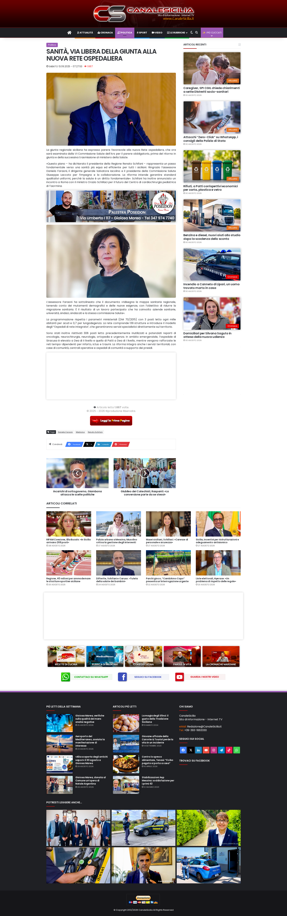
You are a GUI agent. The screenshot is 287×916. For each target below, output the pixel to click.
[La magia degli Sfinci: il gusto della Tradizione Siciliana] (126, 723)
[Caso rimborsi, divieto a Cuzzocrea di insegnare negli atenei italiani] (144, 865)
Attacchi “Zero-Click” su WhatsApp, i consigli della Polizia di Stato (210, 139)
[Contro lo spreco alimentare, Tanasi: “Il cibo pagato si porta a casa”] (126, 764)
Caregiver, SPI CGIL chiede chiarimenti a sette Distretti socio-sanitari (211, 90)
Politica (126, 32)
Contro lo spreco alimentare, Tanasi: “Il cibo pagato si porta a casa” (157, 760)
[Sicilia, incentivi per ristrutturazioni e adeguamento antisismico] (218, 524)
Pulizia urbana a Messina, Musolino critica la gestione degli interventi (116, 541)
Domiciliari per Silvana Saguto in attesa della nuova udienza (207, 335)
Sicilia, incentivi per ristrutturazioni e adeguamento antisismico (217, 541)
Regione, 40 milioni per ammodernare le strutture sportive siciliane (68, 580)
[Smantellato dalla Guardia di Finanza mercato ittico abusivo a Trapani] (144, 828)
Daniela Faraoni (65, 432)
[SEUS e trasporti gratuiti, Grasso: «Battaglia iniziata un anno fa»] (209, 828)
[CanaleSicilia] (143, 13)
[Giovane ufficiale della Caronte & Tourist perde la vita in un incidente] (126, 744)
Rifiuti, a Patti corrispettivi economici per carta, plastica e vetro (210, 188)
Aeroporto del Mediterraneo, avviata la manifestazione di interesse (90, 741)
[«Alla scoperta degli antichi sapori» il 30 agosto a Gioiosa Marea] (59, 764)
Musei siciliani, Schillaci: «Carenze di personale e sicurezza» (167, 541)
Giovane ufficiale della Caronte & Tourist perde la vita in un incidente (157, 739)
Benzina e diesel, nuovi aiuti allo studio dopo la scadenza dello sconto (211, 237)
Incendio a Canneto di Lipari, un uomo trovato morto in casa (211, 286)
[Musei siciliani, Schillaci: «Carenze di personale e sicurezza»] (168, 524)
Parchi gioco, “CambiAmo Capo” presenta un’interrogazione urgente (167, 580)
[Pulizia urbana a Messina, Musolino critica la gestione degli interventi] (118, 524)
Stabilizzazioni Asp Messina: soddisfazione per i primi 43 (158, 780)
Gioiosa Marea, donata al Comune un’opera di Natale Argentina (90, 780)
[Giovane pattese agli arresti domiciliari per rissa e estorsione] (209, 865)
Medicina (80, 432)
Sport (143, 32)
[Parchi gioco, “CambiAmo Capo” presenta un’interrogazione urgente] (168, 562)
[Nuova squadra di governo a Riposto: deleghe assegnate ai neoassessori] (78, 828)
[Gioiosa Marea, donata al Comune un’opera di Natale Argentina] (59, 785)
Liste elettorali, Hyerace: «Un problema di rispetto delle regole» (216, 580)
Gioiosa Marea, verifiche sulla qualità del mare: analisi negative (89, 719)
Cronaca (106, 32)
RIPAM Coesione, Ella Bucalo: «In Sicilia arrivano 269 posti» (68, 541)
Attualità (86, 32)
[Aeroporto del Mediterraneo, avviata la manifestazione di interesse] (59, 744)
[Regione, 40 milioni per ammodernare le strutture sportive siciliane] (68, 562)
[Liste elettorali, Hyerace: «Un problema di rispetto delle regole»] (218, 562)
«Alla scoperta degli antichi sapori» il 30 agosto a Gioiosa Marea (91, 760)
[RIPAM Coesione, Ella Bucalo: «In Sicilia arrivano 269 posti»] (68, 524)
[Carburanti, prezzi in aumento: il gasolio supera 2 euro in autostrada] (78, 865)
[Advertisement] (111, 376)
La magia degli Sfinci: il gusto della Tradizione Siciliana (155, 719)
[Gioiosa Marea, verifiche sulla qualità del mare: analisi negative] (59, 723)
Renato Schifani (95, 432)
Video (158, 32)
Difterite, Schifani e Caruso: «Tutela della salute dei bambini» (117, 580)
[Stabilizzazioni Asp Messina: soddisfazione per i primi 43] (126, 785)
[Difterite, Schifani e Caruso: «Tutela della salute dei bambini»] (118, 562)
